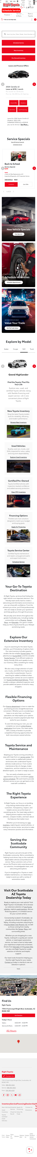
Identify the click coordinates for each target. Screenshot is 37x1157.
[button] (18, 1041)
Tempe (29, 620)
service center (25, 757)
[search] (31, 7)
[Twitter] (34, 2)
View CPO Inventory (18, 492)
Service (13, 1103)
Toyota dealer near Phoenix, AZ (16, 924)
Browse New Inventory (18, 422)
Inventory (6, 1103)
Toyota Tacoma (9, 658)
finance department (13, 706)
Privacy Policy (8, 1136)
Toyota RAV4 (16, 656)
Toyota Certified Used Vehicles (17, 680)
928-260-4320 (10, 1090)
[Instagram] (8, 1095)
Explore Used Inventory (18, 457)
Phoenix (23, 620)
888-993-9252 (10, 1085)
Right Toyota (3, 1136)
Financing (21, 1103)
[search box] (18, 33)
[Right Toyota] (11, 4)
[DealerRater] (20, 1095)
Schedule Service (17, 144)
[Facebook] (4, 1095)
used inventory (21, 909)
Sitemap (16, 1136)
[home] (27, 7)
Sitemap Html (22, 1136)
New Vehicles (6, 1107)
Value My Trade (19, 1113)
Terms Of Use (12, 1136)
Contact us (9, 962)
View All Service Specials (17, 142)
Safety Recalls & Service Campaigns (33, 1136)
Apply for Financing (18, 527)
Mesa (6, 622)
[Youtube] (34, 4)
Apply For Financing (20, 1108)
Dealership (30, 1103)
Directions (28, 1110)
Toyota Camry (25, 653)
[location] (17, 1)
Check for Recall (13, 1113)
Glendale (15, 622)
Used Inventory (5, 1111)
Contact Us (9, 1076)
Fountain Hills (28, 947)
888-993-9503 (11, 1088)
